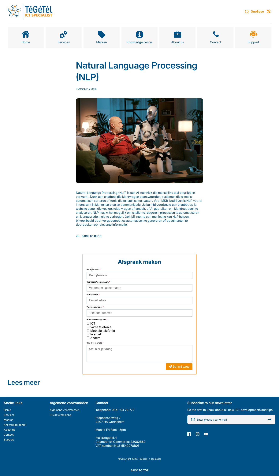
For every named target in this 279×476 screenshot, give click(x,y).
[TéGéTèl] (30, 11)
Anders (95, 337)
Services (9, 414)
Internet (95, 334)
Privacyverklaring (60, 414)
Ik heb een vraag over (97, 319)
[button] (177, 37)
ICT (92, 323)
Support (9, 439)
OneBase (257, 11)
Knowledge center (15, 424)
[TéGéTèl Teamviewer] (268, 11)
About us (9, 429)
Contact (9, 434)
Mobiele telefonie (102, 330)
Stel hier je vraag (95, 343)
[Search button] (247, 11)
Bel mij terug (181, 366)
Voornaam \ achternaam (98, 282)
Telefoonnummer (95, 307)
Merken (8, 419)
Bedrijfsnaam (94, 269)
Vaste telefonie (100, 327)
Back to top (140, 470)
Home (7, 409)
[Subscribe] (270, 419)
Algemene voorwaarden (64, 409)
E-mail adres (93, 294)
